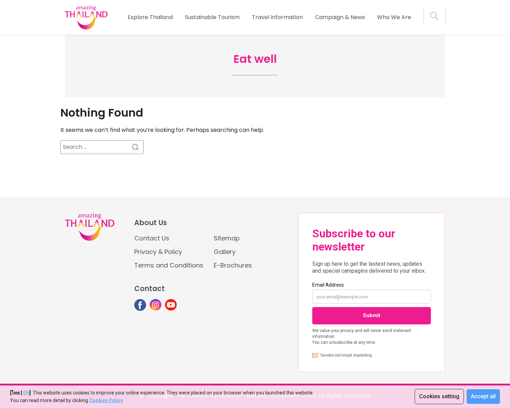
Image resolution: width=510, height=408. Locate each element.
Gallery (225, 251)
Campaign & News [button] (340, 17)
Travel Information (277, 17)
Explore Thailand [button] (150, 17)
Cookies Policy (106, 400)
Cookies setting (439, 396)
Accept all (483, 396)
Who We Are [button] (394, 17)
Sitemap (227, 238)
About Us (150, 223)
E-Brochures (233, 265)
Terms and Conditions (168, 265)
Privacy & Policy (158, 251)
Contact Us (151, 238)
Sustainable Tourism (212, 17)
